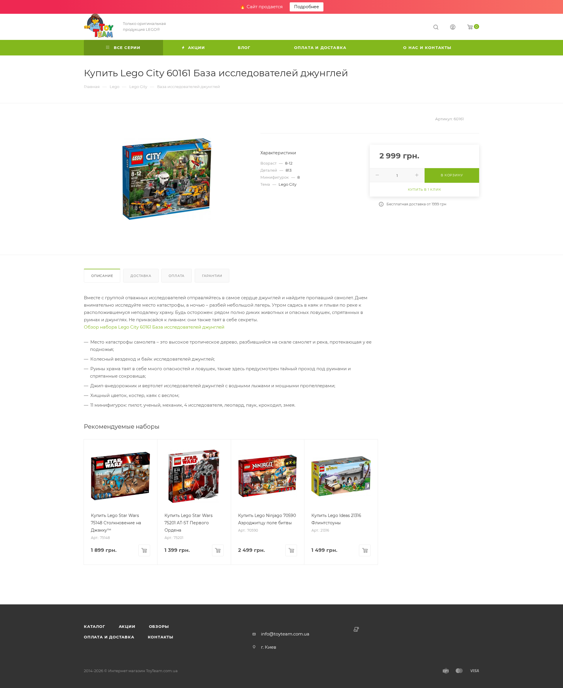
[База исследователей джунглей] (167, 179)
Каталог (94, 626)
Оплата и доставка (109, 637)
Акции (127, 626)
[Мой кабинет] (452, 27)
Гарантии (212, 276)
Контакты (160, 637)
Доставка (140, 276)
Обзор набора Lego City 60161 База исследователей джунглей (154, 327)
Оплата (176, 276)
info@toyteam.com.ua (285, 634)
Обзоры (159, 626)
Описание (102, 276)
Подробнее (306, 6)
